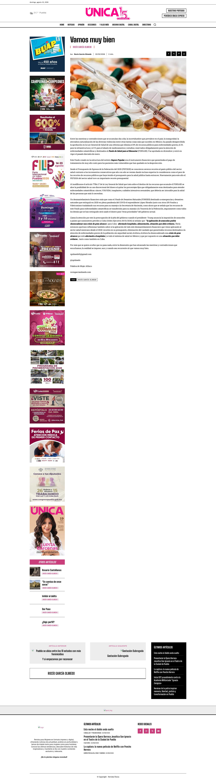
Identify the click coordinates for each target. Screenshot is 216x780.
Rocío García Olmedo (50, 573)
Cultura (87, 743)
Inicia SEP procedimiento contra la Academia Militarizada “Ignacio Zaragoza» (167, 680)
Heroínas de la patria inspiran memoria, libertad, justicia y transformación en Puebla (165, 691)
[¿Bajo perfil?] (35, 623)
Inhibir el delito (49, 596)
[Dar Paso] (35, 610)
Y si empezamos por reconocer (57, 659)
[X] (173, 53)
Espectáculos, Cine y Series (94, 753)
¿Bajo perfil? (48, 622)
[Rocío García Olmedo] (40, 673)
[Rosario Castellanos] (35, 571)
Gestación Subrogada (117, 655)
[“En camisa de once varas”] (35, 584)
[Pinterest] (179, 53)
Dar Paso (46, 609)
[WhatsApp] (184, 53)
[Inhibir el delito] (35, 597)
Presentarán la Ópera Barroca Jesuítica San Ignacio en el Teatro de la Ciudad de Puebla (168, 661)
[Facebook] (168, 53)
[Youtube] (158, 731)
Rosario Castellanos (51, 570)
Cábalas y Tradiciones (92, 733)
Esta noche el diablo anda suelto (166, 653)
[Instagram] (146, 731)
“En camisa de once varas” (51, 583)
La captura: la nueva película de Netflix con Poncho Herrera (166, 670)
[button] (155, 24)
